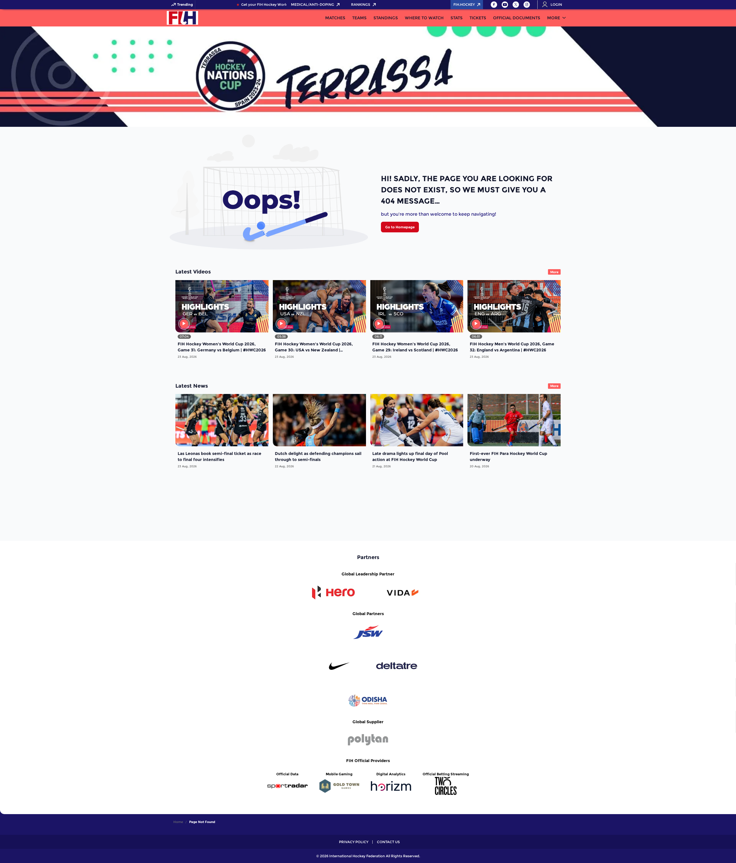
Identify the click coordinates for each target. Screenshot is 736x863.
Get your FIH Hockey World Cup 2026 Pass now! (266, 4)
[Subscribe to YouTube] (505, 4)
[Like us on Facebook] (494, 4)
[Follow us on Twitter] (516, 4)
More (553, 18)
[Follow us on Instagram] (527, 4)
